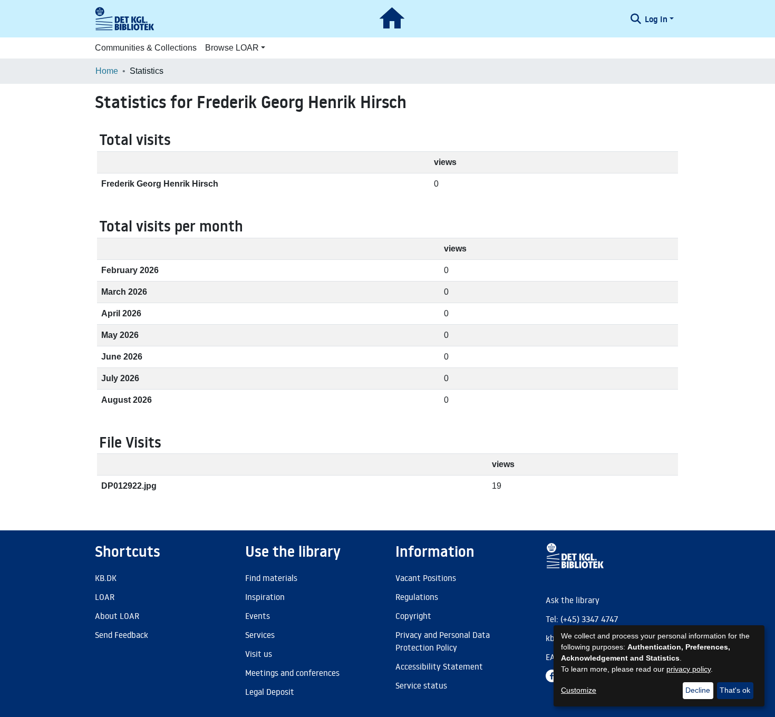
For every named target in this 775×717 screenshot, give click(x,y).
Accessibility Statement (439, 666)
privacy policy (688, 669)
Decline (697, 690)
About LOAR (117, 616)
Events (257, 616)
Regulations (416, 597)
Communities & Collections (146, 47)
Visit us (258, 653)
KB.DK (106, 578)
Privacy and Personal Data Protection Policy (442, 641)
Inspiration (265, 597)
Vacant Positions (425, 578)
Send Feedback (121, 634)
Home (106, 70)
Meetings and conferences (292, 672)
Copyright (413, 616)
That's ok (735, 690)
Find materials (271, 578)
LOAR (104, 597)
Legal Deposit (269, 691)
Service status (421, 685)
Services (260, 634)
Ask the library (572, 600)
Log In (656, 19)
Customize (578, 690)
